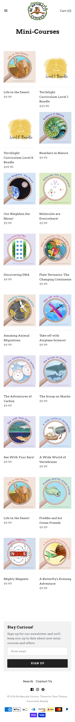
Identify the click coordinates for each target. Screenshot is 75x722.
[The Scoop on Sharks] (55, 371)
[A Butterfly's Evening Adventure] (55, 554)
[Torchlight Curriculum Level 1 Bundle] (55, 67)
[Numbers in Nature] (55, 128)
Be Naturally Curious (27, 696)
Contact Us (44, 681)
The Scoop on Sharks (54, 396)
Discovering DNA (16, 274)
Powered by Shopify (37, 701)
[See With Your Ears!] (20, 432)
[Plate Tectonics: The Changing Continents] (55, 249)
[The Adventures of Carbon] (20, 371)
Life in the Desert (16, 92)
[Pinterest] (43, 690)
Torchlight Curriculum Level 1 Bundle (53, 96)
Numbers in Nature (53, 153)
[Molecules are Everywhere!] (55, 189)
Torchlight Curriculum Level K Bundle (18, 157)
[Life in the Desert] (20, 67)
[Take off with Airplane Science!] (55, 310)
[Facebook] (32, 690)
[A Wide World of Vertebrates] (55, 432)
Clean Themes (59, 696)
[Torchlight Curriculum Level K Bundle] (20, 128)
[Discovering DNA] (20, 249)
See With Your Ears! (19, 457)
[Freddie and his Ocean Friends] (55, 493)
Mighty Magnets (16, 579)
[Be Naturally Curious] (37, 10)
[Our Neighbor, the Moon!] (20, 189)
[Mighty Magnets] (20, 554)
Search (28, 681)
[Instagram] (37, 690)
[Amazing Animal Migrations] (20, 310)
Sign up (37, 663)
